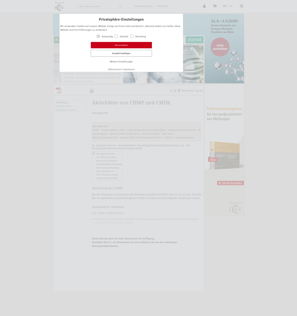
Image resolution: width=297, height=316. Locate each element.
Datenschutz (114, 69)
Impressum (129, 69)
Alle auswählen (121, 45)
